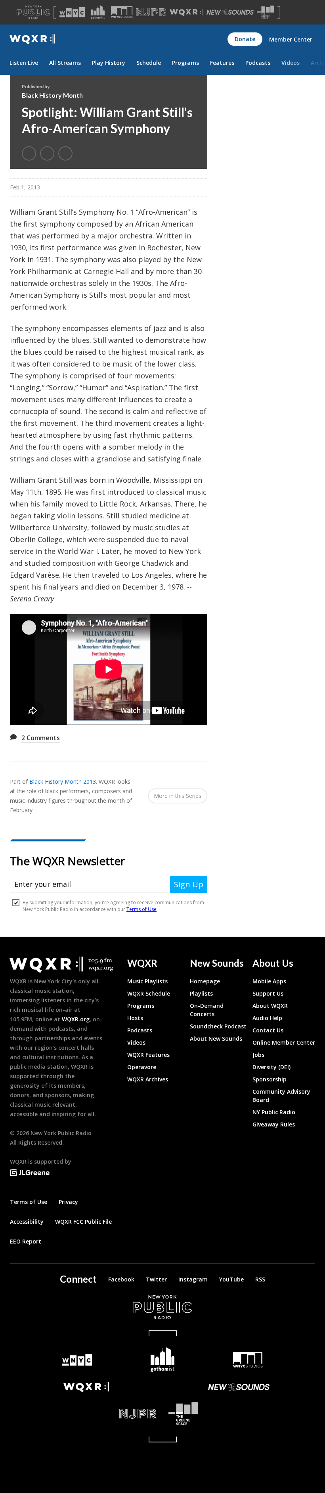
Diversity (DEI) (271, 1067)
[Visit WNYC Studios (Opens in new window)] (122, 12)
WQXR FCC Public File (83, 1221)
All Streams (65, 62)
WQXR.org (76, 1019)
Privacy (68, 1202)
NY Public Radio (273, 1112)
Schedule (148, 62)
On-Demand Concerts (207, 1010)
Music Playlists (147, 981)
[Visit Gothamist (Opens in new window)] (98, 12)
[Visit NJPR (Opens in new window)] (151, 12)
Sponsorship (269, 1079)
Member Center (290, 39)
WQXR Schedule (148, 993)
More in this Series (177, 795)
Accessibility (27, 1221)
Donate (245, 39)
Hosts (135, 1018)
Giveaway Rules (273, 1124)
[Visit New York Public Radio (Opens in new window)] (162, 1307)
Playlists (201, 993)
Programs (185, 62)
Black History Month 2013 (62, 781)
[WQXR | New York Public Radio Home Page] (32, 39)
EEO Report (25, 1241)
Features (222, 62)
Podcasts (257, 62)
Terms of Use (28, 1202)
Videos (290, 62)
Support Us (267, 993)
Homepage (205, 981)
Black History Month (52, 95)
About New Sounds (216, 1038)
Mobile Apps (269, 981)
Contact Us (267, 1030)
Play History (108, 62)
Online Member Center (283, 1042)
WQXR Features (148, 1054)
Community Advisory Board (281, 1096)
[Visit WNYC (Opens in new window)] (72, 12)
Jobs (258, 1054)
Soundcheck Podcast (218, 1026)
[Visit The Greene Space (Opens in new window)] (265, 12)
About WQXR (270, 1005)
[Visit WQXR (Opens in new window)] (186, 12)
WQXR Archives (147, 1079)
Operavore (141, 1067)
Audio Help (267, 1018)
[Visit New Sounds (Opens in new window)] (230, 12)
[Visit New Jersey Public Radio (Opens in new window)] (86, 1414)
